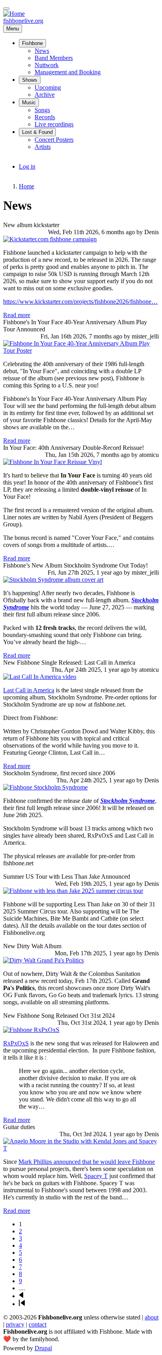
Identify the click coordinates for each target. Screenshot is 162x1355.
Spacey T (96, 1176)
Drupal (43, 1348)
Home (26, 186)
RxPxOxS (16, 1043)
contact (37, 1324)
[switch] (6, 9)
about (151, 1317)
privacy (15, 1324)
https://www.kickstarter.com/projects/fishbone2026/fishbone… (80, 301)
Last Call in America (28, 690)
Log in (27, 166)
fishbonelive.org (23, 20)
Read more (16, 315)
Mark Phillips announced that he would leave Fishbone (86, 1161)
